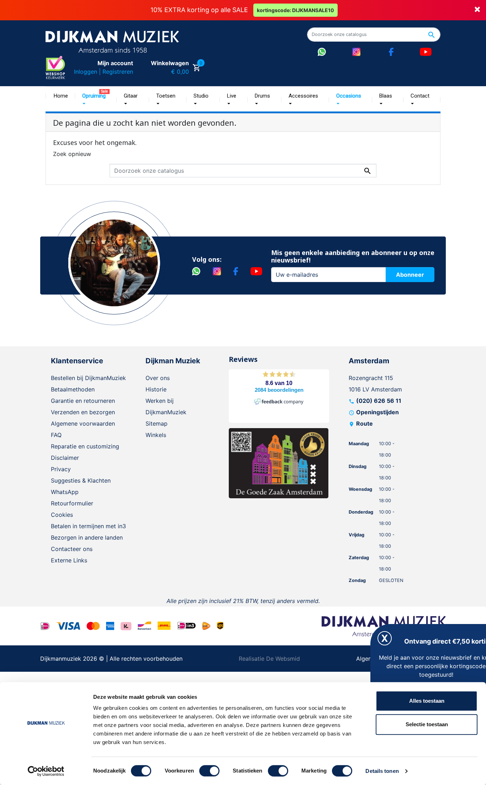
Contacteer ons (72, 548)
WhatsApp (65, 491)
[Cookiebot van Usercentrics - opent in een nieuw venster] (46, 771)
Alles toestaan (426, 701)
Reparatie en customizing (85, 446)
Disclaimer (65, 457)
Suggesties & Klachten (81, 480)
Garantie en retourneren (83, 400)
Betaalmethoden (73, 389)
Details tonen (381, 771)
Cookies (62, 514)
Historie (156, 389)
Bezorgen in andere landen (87, 537)
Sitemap (157, 423)
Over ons (158, 377)
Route (364, 423)
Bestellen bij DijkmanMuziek (88, 377)
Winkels (156, 434)
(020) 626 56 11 (378, 400)
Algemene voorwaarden (83, 423)
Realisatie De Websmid (269, 658)
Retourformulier (72, 503)
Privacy (61, 469)
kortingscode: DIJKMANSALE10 (295, 10)
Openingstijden (377, 412)
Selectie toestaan (427, 724)
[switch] (209, 770)
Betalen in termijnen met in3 (88, 526)
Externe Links (69, 560)
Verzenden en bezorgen (83, 412)
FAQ (56, 434)
